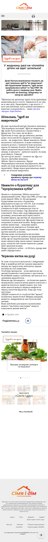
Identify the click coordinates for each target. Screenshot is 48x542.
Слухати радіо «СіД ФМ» (35, 527)
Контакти (19, 527)
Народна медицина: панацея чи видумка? (24, 365)
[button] (28, 321)
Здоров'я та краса (12, 58)
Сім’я (21, 517)
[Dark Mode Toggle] (41, 535)
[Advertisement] (24, 444)
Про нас (9, 524)
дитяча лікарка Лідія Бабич (20, 110)
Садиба (41, 517)
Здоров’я (31, 517)
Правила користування (36, 524)
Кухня (12, 517)
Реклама (20, 524)
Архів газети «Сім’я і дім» (35, 519)
